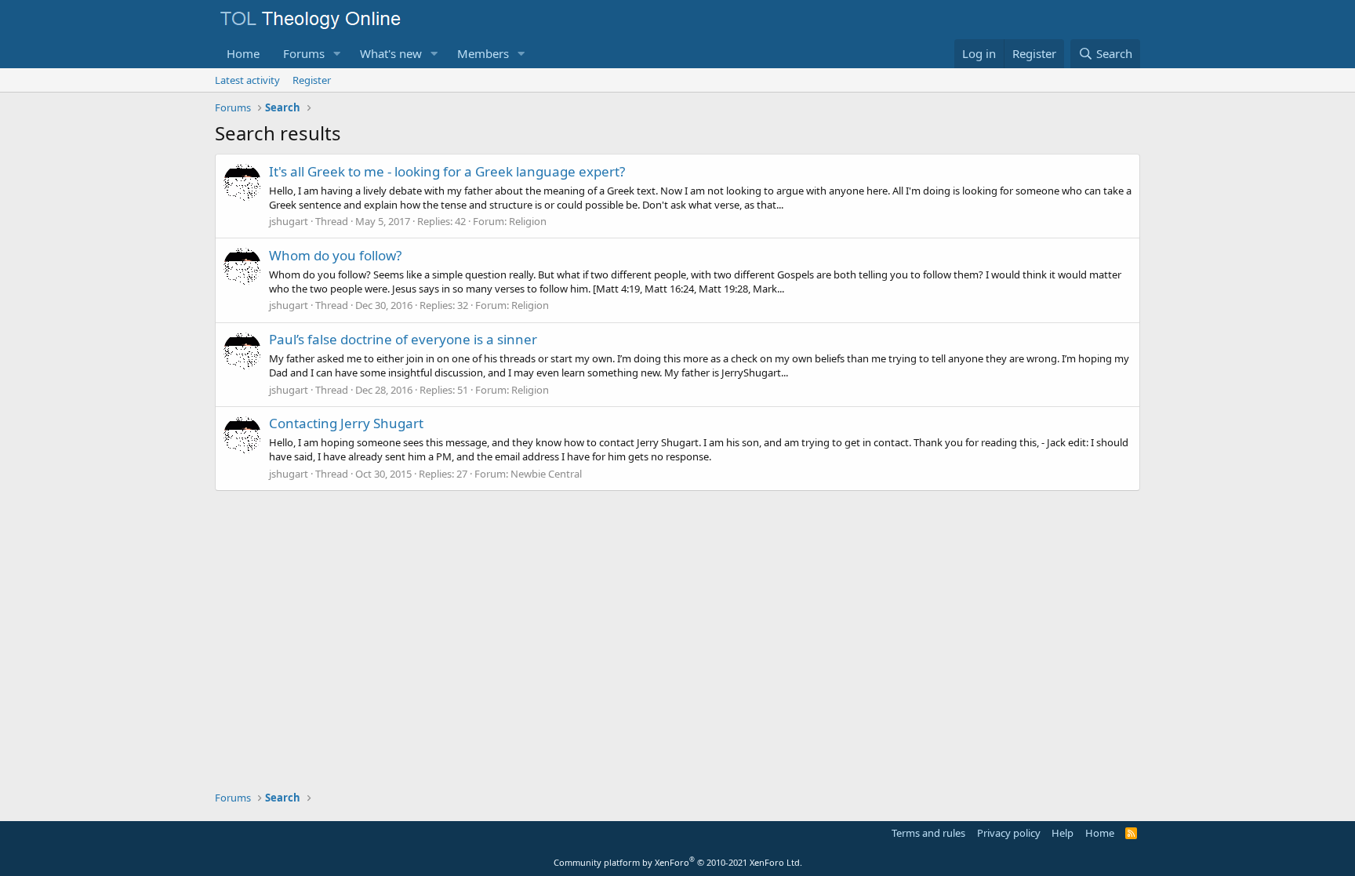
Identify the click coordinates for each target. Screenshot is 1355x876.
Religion (528, 221)
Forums (304, 53)
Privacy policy (1009, 833)
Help (1062, 833)
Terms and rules (928, 833)
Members (483, 53)
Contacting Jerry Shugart (346, 423)
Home (243, 53)
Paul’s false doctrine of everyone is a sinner (403, 339)
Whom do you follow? (335, 255)
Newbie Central (546, 474)
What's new (391, 53)
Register (311, 80)
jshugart (288, 221)
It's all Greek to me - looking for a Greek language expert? (447, 171)
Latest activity (247, 80)
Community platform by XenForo (678, 862)
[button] (337, 53)
